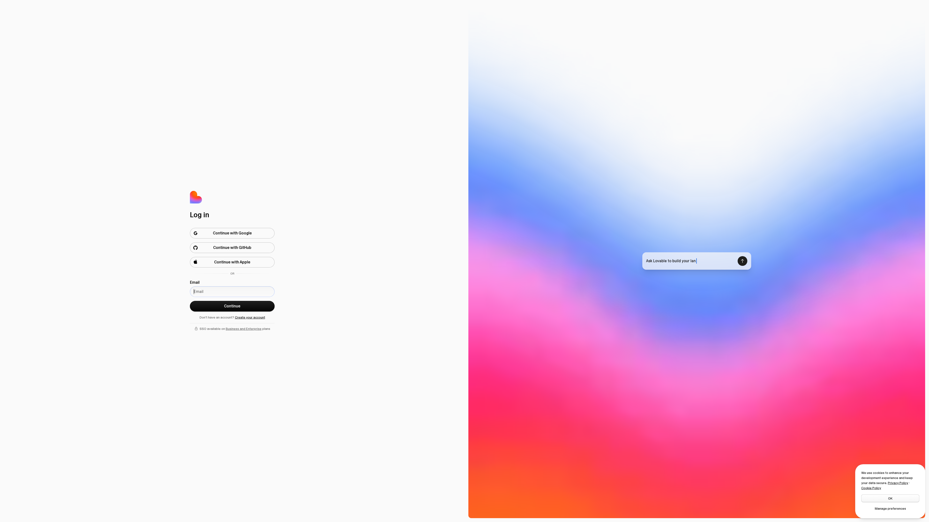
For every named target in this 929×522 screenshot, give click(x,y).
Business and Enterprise (244, 328)
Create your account (250, 317)
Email (195, 282)
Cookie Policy (871, 488)
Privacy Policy (898, 483)
